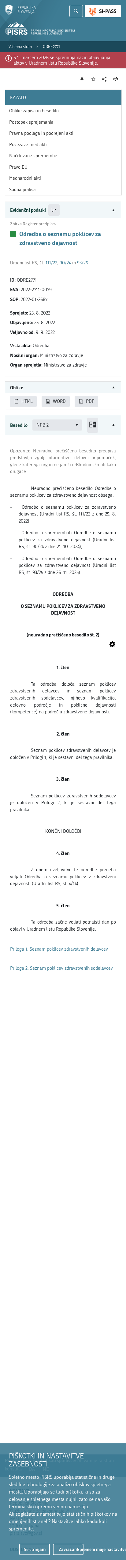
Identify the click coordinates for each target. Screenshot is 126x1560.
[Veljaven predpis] (13, 234)
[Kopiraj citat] (54, 210)
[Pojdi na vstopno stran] (20, 13)
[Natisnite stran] (115, 79)
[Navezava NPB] (112, 644)
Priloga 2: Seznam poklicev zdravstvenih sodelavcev (61, 968)
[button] (63, 210)
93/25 (82, 263)
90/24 (65, 263)
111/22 (51, 263)
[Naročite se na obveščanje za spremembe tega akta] (82, 79)
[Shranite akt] (93, 79)
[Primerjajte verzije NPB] (92, 425)
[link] (20, 46)
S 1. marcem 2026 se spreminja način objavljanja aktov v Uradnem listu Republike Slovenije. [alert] (61, 60)
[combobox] (57, 425)
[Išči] (76, 11)
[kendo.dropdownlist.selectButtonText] (76, 425)
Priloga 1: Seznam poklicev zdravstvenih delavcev (59, 949)
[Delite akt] (104, 79)
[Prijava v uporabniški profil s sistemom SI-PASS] (103, 11)
